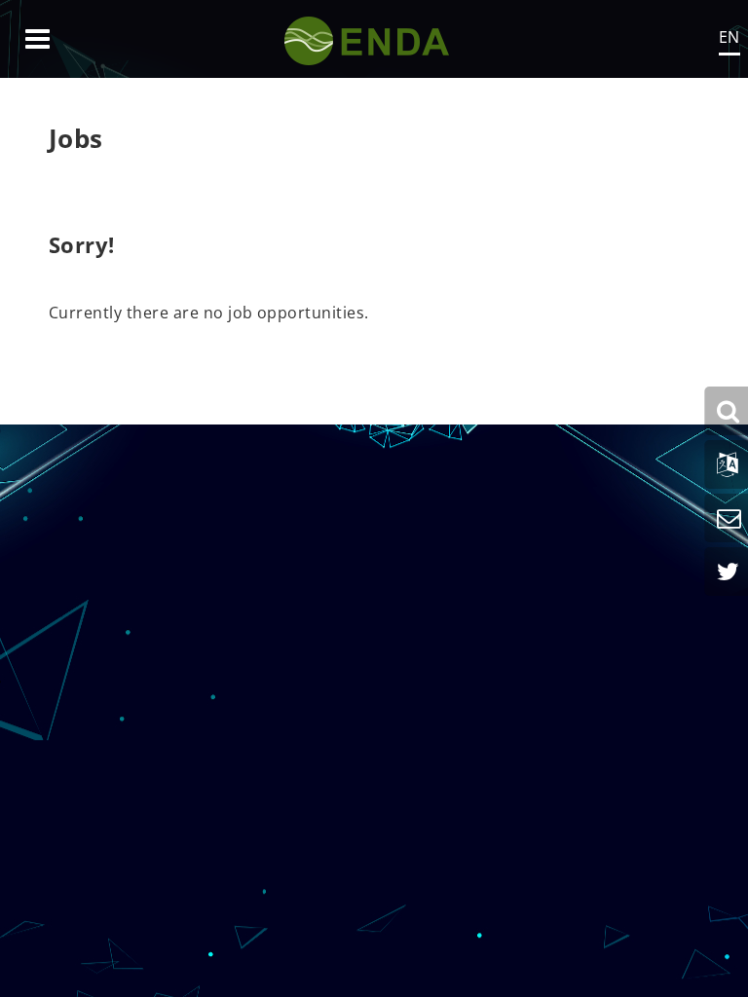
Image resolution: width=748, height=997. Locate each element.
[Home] (374, 39)
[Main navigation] (37, 38)
